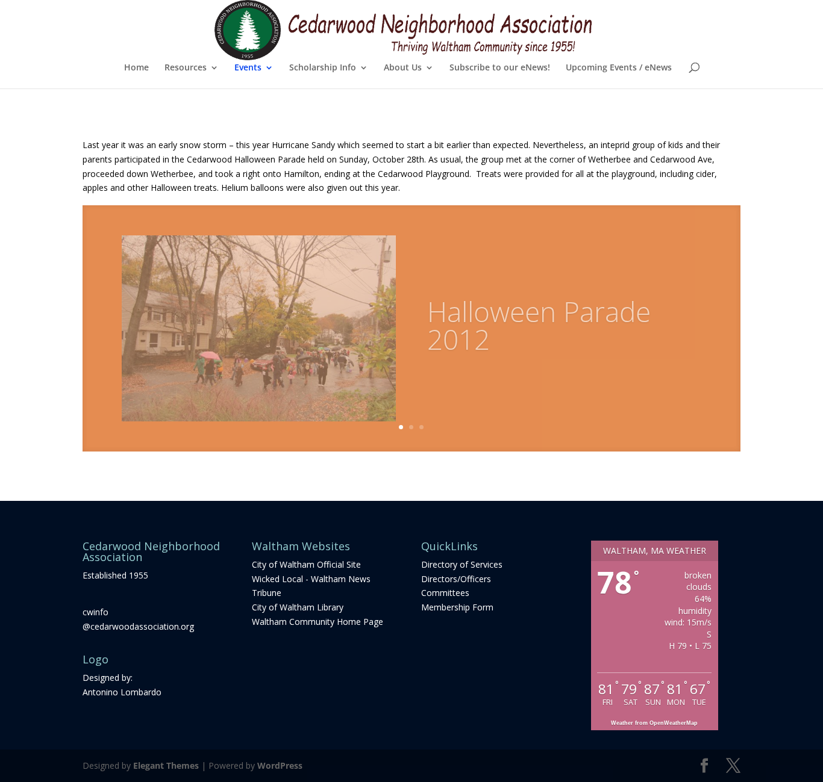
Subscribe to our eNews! (499, 68)
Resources (185, 68)
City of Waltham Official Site (306, 564)
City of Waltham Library (297, 607)
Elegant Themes (166, 765)
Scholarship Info (322, 68)
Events (247, 68)
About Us (403, 68)
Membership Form (457, 607)
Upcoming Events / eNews (619, 68)
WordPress (279, 765)
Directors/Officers (456, 579)
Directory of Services (461, 564)
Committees (445, 592)
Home (136, 68)
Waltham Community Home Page (317, 621)
